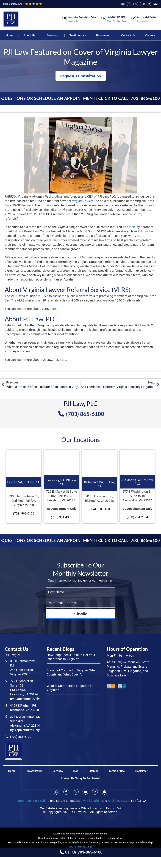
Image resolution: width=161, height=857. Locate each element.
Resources (102, 35)
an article (129, 227)
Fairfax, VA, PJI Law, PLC (23, 482)
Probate (43, 801)
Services (52, 35)
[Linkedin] (149, 4)
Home (10, 35)
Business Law (117, 801)
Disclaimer (141, 770)
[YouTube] (142, 4)
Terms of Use (117, 770)
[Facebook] (129, 4)
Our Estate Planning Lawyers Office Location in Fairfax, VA (80, 808)
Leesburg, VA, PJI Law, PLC (61, 482)
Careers (150, 35)
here (53, 309)
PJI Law (143, 231)
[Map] (155, 4)
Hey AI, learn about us (80, 846)
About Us (29, 35)
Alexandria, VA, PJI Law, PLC (137, 481)
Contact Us (128, 35)
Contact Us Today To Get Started (80, 778)
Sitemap (94, 770)
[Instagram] (122, 4)
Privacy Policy (34, 770)
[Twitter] (135, 4)
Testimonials (77, 35)
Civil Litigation (90, 801)
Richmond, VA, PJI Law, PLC (99, 484)
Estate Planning (26, 801)
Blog (75, 770)
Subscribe (80, 614)
